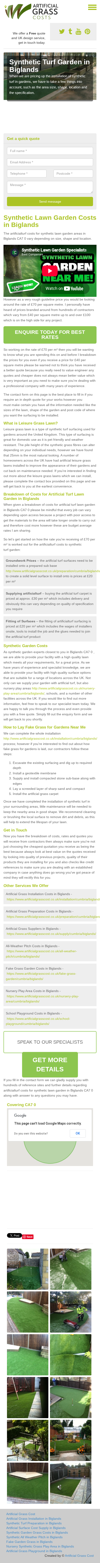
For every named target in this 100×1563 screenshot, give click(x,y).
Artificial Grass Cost (20, 1514)
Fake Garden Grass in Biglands (29, 1542)
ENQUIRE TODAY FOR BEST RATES (50, 334)
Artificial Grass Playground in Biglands (34, 1551)
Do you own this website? (31, 1133)
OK (78, 1133)
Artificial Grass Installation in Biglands (33, 1518)
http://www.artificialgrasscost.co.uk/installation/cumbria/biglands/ (50, 738)
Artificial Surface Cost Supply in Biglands (36, 1528)
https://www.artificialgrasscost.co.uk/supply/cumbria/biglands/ (51, 934)
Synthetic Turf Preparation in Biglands (34, 1523)
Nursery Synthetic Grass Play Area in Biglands (40, 1546)
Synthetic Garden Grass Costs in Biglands (37, 1532)
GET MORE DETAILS (50, 1064)
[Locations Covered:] (6, 7)
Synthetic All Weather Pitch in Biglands (34, 1537)
